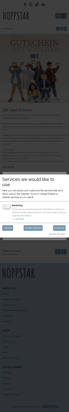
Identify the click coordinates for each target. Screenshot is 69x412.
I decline (7, 228)
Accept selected (33, 228)
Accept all (59, 228)
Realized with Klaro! (57, 234)
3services (18, 219)
